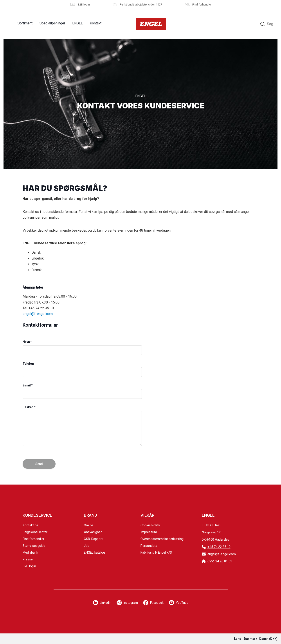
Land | (255, 638)
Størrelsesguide (34, 546)
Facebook (157, 602)
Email (27, 385)
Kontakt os (30, 525)
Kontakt (95, 23)
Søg (270, 24)
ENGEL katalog (94, 552)
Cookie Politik (150, 525)
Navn (26, 342)
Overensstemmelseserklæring (162, 539)
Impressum (148, 532)
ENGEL (77, 23)
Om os (89, 525)
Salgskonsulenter (35, 532)
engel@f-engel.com (38, 314)
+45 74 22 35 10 (219, 547)
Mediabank (30, 552)
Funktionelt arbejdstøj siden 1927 (141, 4)
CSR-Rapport (93, 539)
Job (86, 546)
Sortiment (25, 23)
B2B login (84, 4)
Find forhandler (202, 4)
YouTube (182, 602)
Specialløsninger (52, 23)
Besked (28, 407)
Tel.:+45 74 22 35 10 (38, 308)
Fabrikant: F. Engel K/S (156, 552)
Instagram (131, 602)
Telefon (28, 363)
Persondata (148, 546)
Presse (28, 559)
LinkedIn (105, 602)
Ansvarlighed (93, 532)
